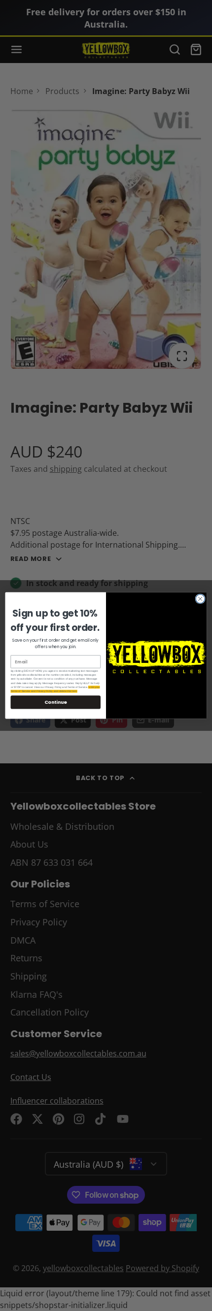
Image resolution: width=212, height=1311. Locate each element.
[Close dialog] (200, 598)
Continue (55, 702)
